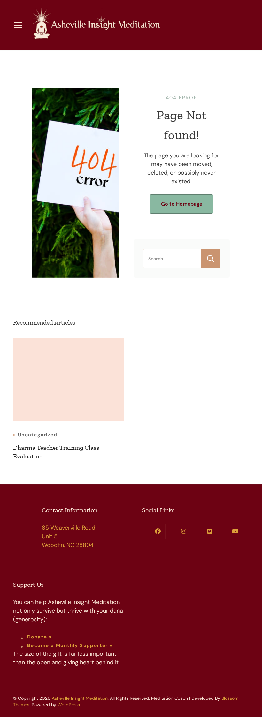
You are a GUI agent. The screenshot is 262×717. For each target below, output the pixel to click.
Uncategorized (37, 435)
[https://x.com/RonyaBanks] (209, 531)
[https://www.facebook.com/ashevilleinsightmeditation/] (158, 531)
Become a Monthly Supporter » (70, 645)
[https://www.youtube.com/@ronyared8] (235, 531)
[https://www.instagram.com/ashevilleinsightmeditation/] (183, 531)
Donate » (39, 637)
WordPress (69, 704)
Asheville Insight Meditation (80, 698)
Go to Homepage (181, 203)
